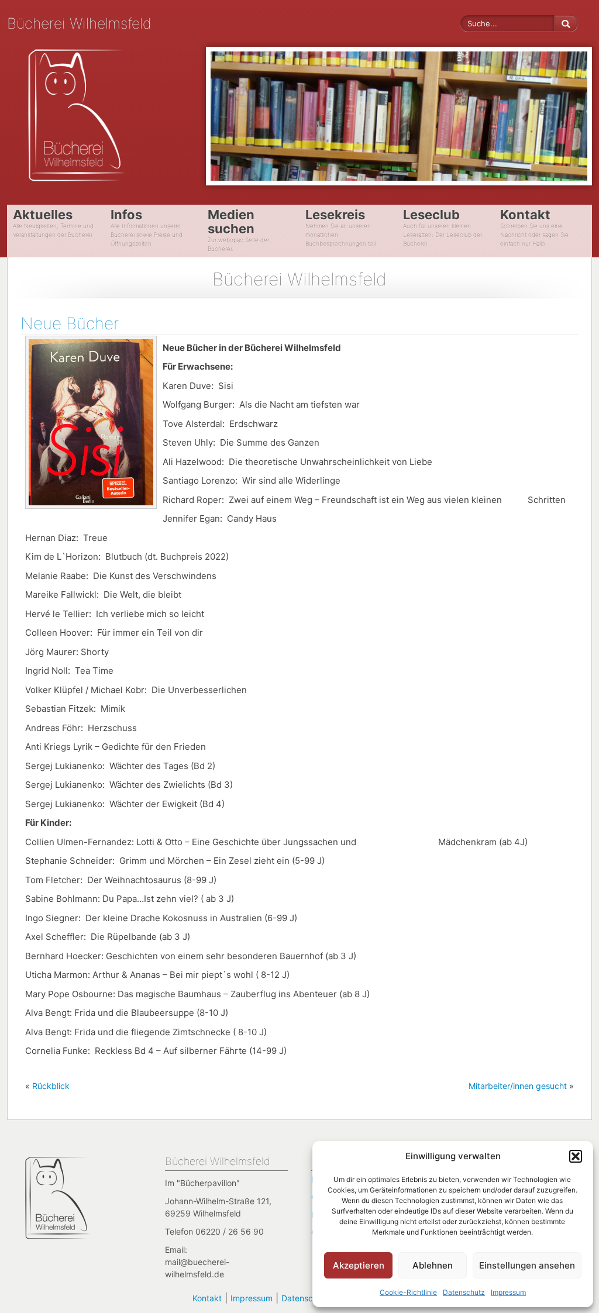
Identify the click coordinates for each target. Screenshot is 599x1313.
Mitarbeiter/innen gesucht (518, 1086)
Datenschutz (464, 1292)
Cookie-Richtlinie (408, 1292)
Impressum (508, 1292)
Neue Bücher (69, 323)
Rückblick (51, 1086)
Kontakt (207, 1298)
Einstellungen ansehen (527, 1265)
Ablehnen (432, 1265)
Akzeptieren (358, 1265)
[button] (575, 1156)
